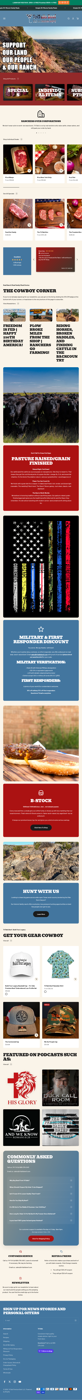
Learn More (41, 914)
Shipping (6, 1341)
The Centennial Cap (12, 1042)
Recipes (6, 1337)
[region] (55, 259)
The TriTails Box (42, 232)
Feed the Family (10, 232)
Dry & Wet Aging (8, 1345)
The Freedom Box (75, 232)
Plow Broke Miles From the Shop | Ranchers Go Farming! (40, 339)
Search (5, 1334)
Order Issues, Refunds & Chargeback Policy (11, 1364)
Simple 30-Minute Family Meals (13, 8)
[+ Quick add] (29, 171)
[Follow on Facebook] (4, 1381)
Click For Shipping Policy (41, 1239)
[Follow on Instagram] (14, 1381)
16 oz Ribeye (9, 177)
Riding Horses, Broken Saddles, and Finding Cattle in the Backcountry (67, 343)
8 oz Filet (72, 177)
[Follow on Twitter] (9, 1381)
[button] (34, 259)
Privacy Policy (8, 1355)
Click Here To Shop (41, 827)
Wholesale (7, 1373)
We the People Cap (50, 1042)
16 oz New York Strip (44, 177)
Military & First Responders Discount (12, 1350)
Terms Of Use (7, 1369)
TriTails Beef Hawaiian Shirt (53, 986)
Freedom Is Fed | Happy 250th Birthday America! (13, 335)
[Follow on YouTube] (19, 1381)
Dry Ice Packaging (9, 1359)
